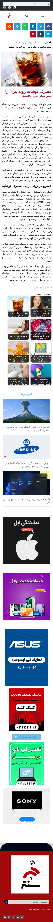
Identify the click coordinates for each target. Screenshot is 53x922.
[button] (42, 16)
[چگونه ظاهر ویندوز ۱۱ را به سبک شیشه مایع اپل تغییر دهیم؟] (26, 483)
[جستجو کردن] (6, 902)
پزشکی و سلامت (23, 42)
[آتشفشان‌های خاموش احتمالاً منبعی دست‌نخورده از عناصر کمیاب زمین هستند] (26, 410)
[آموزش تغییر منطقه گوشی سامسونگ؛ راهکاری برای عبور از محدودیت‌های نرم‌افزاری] (26, 446)
